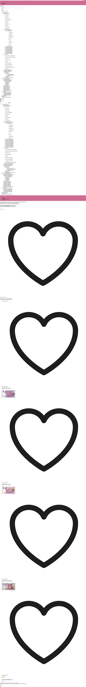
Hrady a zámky (8, 154)
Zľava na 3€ (4, 96)
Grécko (6, 25)
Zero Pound (4, 91)
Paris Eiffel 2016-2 (6, 484)
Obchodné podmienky (6, 683)
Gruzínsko (11, 42)
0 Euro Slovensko (7, 13)
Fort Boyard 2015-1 (6, 388)
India (10, 45)
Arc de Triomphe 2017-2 (7, 679)
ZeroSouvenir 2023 (7, 87)
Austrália (11, 35)
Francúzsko (7, 117)
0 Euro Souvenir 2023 (9, 140)
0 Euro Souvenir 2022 (8, 48)
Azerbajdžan (11, 36)
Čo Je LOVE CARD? (10, 168)
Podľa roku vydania (7, 29)
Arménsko (10, 33)
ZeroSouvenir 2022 (7, 88)
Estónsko (7, 114)
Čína (9, 39)
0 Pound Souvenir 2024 (7, 92)
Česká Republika (8, 81)
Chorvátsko (7, 28)
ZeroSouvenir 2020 (7, 186)
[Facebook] (2, 195)
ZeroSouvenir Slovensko (9, 174)
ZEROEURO (2, 98)
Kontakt (3, 2)
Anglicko (7, 15)
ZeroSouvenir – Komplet (8, 90)
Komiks (6, 61)
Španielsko (7, 83)
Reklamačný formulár (18, 683)
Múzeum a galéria (8, 65)
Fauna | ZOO (7, 58)
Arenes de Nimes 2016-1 (7, 580)
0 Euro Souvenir (4, 12)
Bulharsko (7, 18)
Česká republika (8, 19)
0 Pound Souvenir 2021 (8, 191)
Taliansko (7, 84)
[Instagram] (2, 196)
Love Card (7, 73)
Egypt (10, 134)
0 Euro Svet (9, 123)
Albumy (6, 72)
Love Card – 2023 (10, 75)
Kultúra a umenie (8, 157)
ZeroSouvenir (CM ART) (6, 78)
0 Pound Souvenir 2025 (8, 188)
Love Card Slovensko (11, 169)
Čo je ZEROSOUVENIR (7, 79)
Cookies (23, 683)
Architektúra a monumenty (10, 55)
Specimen (7, 171)
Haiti (10, 43)
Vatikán (7, 180)
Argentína (11, 32)
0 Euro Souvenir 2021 (8, 49)
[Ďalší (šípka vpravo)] (1, 685)
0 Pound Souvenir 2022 (7, 94)
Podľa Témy (6, 54)
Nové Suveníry (4, 95)
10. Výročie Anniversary (8, 163)
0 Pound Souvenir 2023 (7, 93)
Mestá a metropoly (8, 64)
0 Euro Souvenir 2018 (8, 51)
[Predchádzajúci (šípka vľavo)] (0, 685)
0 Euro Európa (6, 106)
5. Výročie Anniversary (8, 70)
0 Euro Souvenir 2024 (9, 139)
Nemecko (6, 82)
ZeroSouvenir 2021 (7, 89)
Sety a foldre (7, 76)
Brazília (10, 131)
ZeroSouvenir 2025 (7, 86)
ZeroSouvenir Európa (7, 80)
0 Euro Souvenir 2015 (8, 53)
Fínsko (6, 22)
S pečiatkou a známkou (9, 77)
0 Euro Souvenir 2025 (8, 46)
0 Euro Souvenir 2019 (8, 50)
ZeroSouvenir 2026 (7, 85)
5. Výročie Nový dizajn (7, 71)
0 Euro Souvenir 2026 (8, 30)
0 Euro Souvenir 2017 (8, 52)
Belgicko (7, 16)
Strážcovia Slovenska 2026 (7, 194)
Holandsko (7, 120)
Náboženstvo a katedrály (9, 67)
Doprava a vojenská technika (10, 57)
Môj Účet (3, 199)
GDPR (25, 683)
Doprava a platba (4, 3)
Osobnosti (7, 68)
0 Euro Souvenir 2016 (9, 146)
